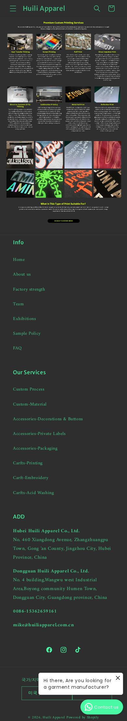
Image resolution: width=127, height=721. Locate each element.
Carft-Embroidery (31, 478)
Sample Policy (27, 333)
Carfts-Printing (28, 463)
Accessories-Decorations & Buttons (48, 419)
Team (18, 304)
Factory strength (29, 289)
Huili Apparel (54, 717)
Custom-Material (30, 404)
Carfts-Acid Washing (33, 493)
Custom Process (28, 389)
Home (19, 260)
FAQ (17, 348)
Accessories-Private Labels (39, 434)
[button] (13, 8)
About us (22, 274)
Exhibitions (24, 319)
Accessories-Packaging (35, 448)
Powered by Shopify (82, 717)
